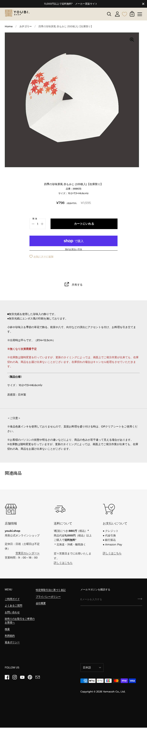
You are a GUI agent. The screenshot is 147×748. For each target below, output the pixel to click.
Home (9, 26)
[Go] (140, 600)
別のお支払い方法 (73, 249)
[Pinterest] (30, 677)
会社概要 (41, 603)
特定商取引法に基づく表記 (51, 589)
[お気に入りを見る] (124, 13)
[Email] (37, 677)
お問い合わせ (12, 612)
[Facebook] (7, 677)
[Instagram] (14, 677)
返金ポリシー (12, 642)
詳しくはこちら (63, 562)
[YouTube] (22, 677)
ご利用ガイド (12, 599)
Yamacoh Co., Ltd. (114, 691)
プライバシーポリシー (48, 596)
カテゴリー (25, 26)
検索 (7, 629)
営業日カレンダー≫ (28, 553)
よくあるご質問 (13, 605)
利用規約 (10, 635)
